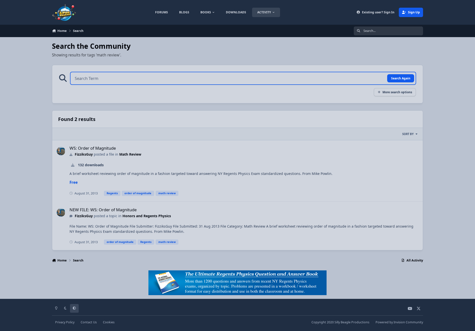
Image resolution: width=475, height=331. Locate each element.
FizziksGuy (84, 154)
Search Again (400, 78)
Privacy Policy (64, 322)
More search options (397, 92)
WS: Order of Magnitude (93, 148)
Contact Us (89, 322)
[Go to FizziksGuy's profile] (61, 151)
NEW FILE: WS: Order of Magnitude (103, 210)
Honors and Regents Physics (146, 215)
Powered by (399, 322)
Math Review (130, 154)
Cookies (109, 322)
